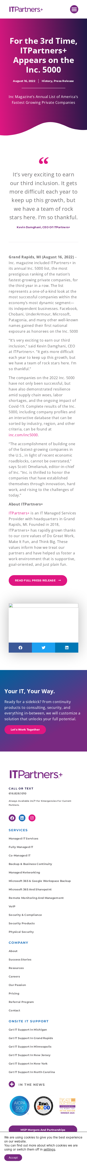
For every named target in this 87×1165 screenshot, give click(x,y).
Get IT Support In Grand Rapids (31, 1038)
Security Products (22, 923)
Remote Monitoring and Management (36, 898)
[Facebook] (12, 817)
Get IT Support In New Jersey (29, 1055)
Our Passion (17, 985)
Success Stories (20, 959)
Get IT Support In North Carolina (32, 1072)
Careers (14, 976)
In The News (32, 1085)
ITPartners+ (19, 513)
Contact (14, 1010)
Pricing (14, 993)
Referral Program (21, 1002)
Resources (16, 968)
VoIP (12, 906)
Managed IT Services (23, 838)
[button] (74, 9)
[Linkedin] (22, 817)
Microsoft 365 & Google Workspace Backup (40, 881)
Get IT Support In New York (28, 1063)
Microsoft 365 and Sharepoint (30, 889)
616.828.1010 (18, 793)
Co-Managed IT (19, 855)
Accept (13, 1157)
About (13, 951)
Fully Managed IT (21, 847)
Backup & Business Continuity (30, 864)
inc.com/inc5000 (23, 434)
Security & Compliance (25, 915)
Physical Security (21, 931)
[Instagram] (32, 817)
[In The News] (12, 1084)
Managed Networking (24, 872)
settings (49, 1149)
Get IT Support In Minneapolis (30, 1046)
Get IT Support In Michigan (28, 1029)
